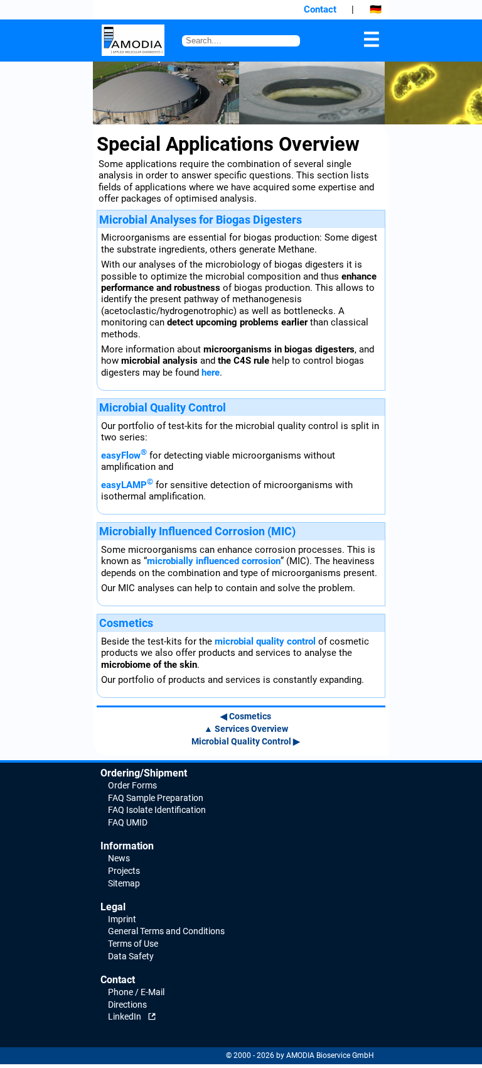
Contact (320, 9)
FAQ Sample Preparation (155, 798)
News (119, 858)
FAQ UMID (127, 822)
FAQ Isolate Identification (157, 810)
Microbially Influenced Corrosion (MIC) (197, 531)
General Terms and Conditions (166, 931)
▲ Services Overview (246, 729)
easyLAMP (127, 485)
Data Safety (131, 956)
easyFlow (124, 455)
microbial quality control (265, 641)
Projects (124, 871)
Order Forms (132, 785)
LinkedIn (124, 1016)
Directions (127, 1005)
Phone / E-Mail (136, 992)
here (210, 372)
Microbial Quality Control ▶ (245, 741)
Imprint (122, 919)
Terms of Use (133, 944)
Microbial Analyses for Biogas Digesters (200, 219)
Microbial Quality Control (162, 407)
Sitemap (124, 883)
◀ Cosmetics (245, 716)
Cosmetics (126, 622)
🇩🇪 (376, 9)
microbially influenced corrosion (214, 561)
